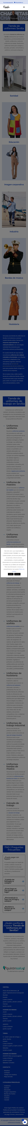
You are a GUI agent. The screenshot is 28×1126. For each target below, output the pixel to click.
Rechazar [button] (17, 574)
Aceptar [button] (11, 574)
